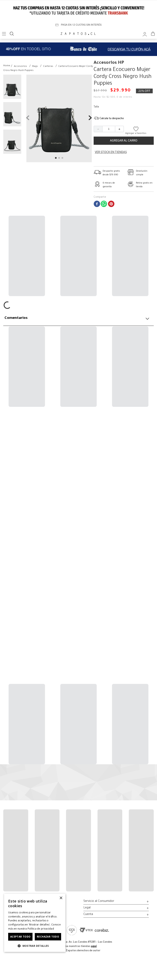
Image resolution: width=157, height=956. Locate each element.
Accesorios (20, 66)
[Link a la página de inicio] (6, 66)
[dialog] (34, 923)
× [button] (60, 898)
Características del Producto (30, 311)
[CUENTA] (145, 34)
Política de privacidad (41, 928)
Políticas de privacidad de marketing (91, 793)
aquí (94, 946)
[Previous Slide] (7, 456)
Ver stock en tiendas (111, 152)
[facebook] (97, 205)
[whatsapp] (104, 205)
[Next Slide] (150, 456)
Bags (35, 66)
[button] (109, 119)
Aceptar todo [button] (20, 936)
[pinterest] (111, 205)
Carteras (48, 66)
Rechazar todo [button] (48, 936)
